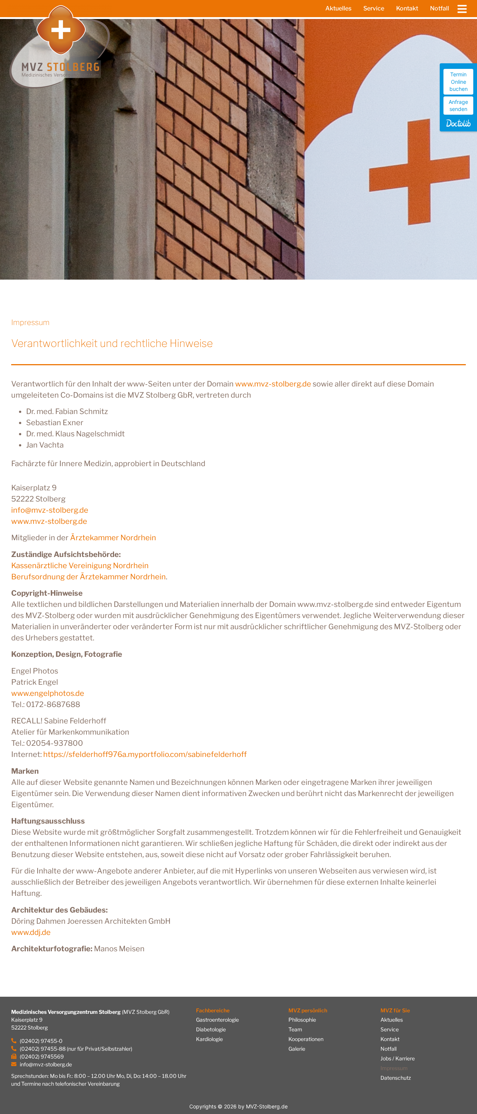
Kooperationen (305, 1039)
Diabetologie (211, 1029)
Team (295, 1029)
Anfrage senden (458, 105)
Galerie (296, 1048)
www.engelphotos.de (47, 693)
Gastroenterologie (217, 1019)
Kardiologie (209, 1039)
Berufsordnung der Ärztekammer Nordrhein (88, 576)
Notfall (439, 8)
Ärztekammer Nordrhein (113, 537)
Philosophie (302, 1019)
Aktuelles (338, 8)
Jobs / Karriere (397, 1058)
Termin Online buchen (458, 81)
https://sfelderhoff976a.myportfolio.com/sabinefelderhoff (145, 754)
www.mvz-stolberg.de (273, 383)
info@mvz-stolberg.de (49, 510)
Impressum (394, 1068)
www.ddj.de (31, 932)
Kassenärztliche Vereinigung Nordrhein (80, 565)
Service (373, 8)
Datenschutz (395, 1078)
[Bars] (462, 8)
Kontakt (407, 8)
